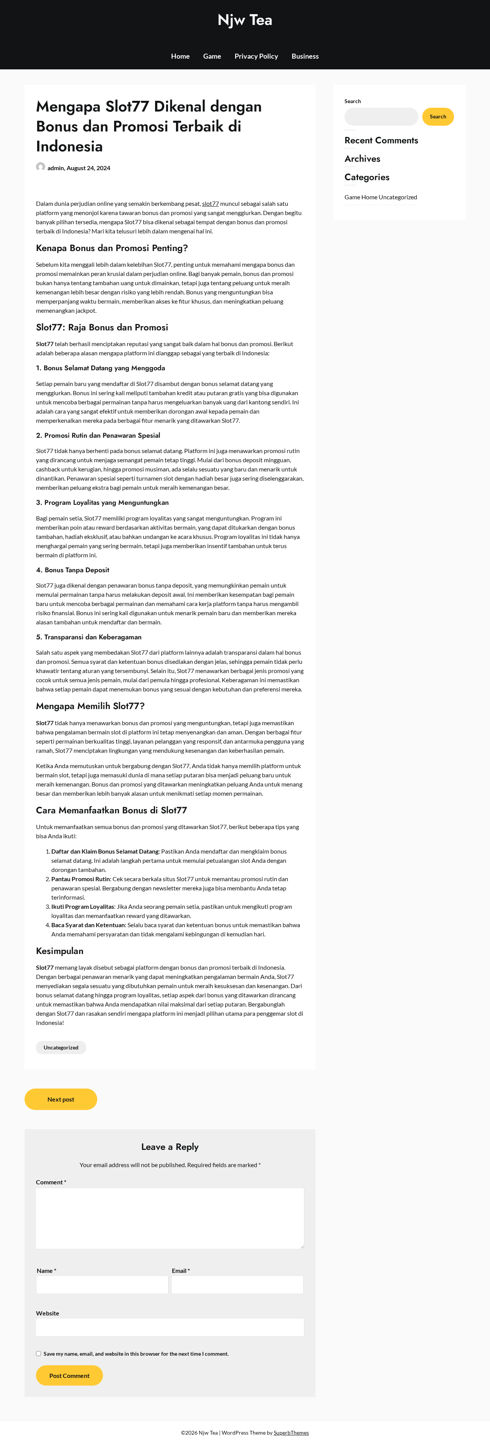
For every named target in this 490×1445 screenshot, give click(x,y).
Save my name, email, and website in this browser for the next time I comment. (136, 1353)
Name (46, 1270)
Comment (51, 1182)
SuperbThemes (291, 1432)
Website (47, 1313)
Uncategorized (61, 1047)
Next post (60, 1099)
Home (180, 56)
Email (181, 1270)
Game (212, 56)
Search (353, 101)
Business (305, 56)
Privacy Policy (256, 56)
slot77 (210, 203)
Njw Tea (245, 20)
